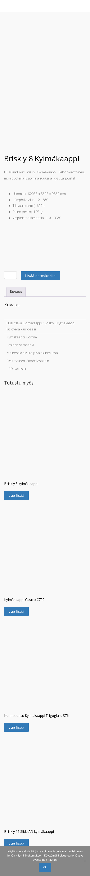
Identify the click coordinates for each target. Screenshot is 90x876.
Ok (45, 867)
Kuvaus (16, 291)
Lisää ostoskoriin (40, 275)
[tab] (16, 292)
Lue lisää (16, 495)
